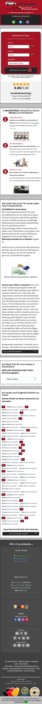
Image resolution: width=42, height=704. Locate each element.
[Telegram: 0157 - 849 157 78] (20, 22)
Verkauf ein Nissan (29, 670)
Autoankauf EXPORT (15, 668)
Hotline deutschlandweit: (21, 17)
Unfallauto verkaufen (24, 661)
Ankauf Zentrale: (18, 582)
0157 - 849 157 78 (26, 7)
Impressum (29, 683)
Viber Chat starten (22, 561)
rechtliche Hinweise (19, 683)
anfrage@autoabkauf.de (30, 9)
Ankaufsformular (22, 590)
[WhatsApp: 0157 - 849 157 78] (19, 7)
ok (26, 702)
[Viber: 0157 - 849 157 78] (27, 22)
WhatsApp (12, 128)
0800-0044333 (27, 582)
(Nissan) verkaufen (15, 407)
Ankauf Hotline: (16, 585)
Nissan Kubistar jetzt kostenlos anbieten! (20, 276)
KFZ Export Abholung (29, 668)
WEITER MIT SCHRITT (20, 70)
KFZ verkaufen (27, 4)
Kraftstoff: (11, 59)
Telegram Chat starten (22, 558)
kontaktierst (9, 298)
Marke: (10, 43)
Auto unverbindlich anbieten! (12, 351)
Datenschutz (9, 683)
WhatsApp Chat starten (22, 556)
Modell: (10, 51)
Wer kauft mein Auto (11, 661)
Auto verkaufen (23, 663)
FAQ (35, 683)
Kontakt (10, 252)
